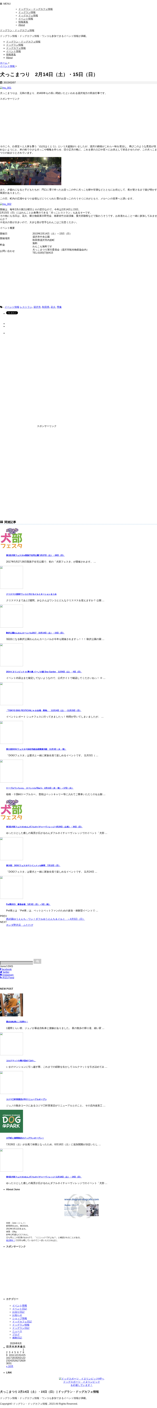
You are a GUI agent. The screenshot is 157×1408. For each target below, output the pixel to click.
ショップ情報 (19, 1318)
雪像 (59, 307)
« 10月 (9, 1366)
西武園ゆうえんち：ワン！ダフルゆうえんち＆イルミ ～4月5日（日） (45, 919)
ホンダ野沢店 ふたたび (19, 925)
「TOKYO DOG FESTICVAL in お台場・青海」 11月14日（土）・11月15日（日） (43, 710)
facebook (6, 969)
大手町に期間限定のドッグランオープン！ (25, 1138)
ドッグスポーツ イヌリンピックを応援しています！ (81, 1383)
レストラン (26, 307)
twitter (5, 972)
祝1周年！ (10, 1240)
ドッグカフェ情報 (28, 15)
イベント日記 (19, 1308)
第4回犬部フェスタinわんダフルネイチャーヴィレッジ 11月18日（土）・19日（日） (44, 1177)
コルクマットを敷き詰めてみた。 (21, 1060)
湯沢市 (37, 307)
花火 (53, 307)
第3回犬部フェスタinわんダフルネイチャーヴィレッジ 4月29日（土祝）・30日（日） (44, 827)
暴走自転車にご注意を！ (17, 1022)
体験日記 (17, 1337)
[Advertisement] (23, 120)
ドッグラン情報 (27, 12)
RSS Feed (8, 977)
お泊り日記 (18, 1312)
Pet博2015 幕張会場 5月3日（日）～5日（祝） (28, 904)
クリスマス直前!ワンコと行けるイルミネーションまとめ (31, 594)
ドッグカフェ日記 (22, 1321)
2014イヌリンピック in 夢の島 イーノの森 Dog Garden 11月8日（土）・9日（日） (44, 672)
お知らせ (17, 1315)
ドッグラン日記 (20, 1328)
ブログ (16, 1334)
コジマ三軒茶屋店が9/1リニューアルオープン (26, 1099)
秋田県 (45, 307)
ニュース (17, 1331)
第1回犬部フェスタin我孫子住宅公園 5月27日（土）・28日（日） (35, 555)
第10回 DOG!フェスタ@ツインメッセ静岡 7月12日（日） (33, 865)
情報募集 (23, 22)
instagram (7, 975)
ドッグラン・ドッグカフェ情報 (35, 9)
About (21, 25)
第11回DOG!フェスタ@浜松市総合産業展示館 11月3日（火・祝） (36, 749)
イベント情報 (25, 18)
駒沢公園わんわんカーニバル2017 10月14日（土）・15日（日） (35, 633)
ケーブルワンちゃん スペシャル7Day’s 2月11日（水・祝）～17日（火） (40, 788)
